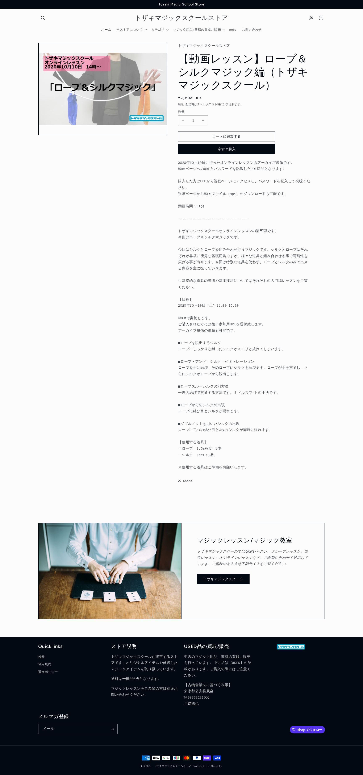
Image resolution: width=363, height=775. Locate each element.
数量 (181, 111)
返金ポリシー (48, 672)
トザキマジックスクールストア (172, 766)
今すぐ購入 (227, 149)
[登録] (112, 729)
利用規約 (44, 664)
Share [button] (187, 480)
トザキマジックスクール (223, 579)
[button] (43, 18)
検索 (41, 656)
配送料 (189, 104)
